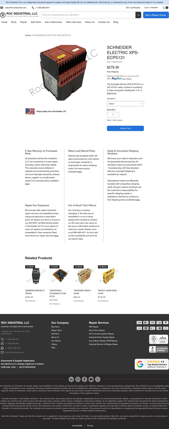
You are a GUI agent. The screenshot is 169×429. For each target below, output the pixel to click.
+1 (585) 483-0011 (12, 339)
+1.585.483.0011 (43, 7)
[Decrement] (109, 114)
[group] (84, 285)
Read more (111, 93)
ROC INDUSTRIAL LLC (15, 322)
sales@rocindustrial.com (15, 7)
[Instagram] (78, 379)
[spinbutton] (113, 114)
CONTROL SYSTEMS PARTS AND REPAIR (17, 327)
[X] (97, 379)
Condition (111, 99)
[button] (74, 22)
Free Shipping (113, 72)
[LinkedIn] (71, 379)
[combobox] (125, 103)
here (27, 184)
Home (28, 35)
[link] (166, 7)
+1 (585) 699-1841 (12, 343)
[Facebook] (84, 379)
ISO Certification (133, 7)
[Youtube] (91, 379)
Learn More (126, 79)
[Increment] (117, 114)
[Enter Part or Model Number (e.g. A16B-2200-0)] (138, 15)
